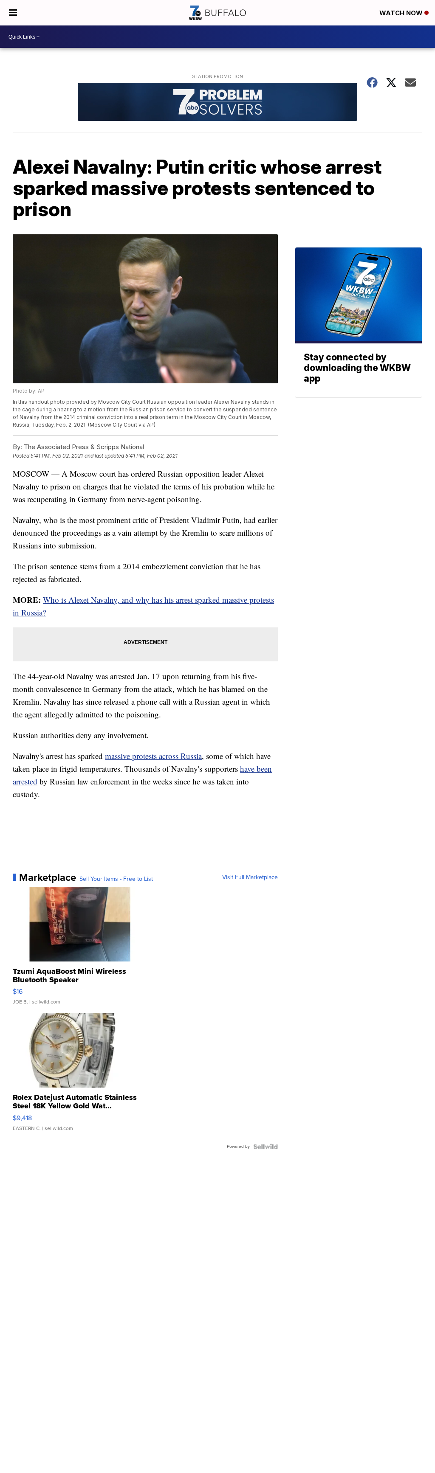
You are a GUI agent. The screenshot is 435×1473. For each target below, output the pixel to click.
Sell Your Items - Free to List (116, 879)
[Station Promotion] (217, 102)
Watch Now (401, 13)
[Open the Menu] (13, 12)
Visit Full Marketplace (250, 877)
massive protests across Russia (153, 756)
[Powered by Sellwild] (265, 1147)
